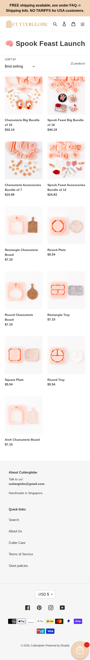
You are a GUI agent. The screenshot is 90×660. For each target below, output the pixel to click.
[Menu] (82, 24)
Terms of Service (21, 554)
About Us (15, 531)
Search (14, 520)
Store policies (18, 566)
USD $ (43, 594)
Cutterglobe (38, 645)
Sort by (10, 59)
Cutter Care (17, 543)
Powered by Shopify (57, 645)
